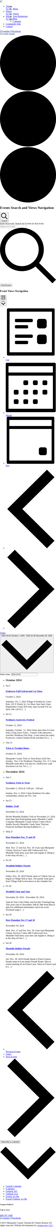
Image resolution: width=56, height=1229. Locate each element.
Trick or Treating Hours (17, 748)
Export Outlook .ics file (16, 1199)
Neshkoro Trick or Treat (18, 783)
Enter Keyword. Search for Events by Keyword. (22, 223)
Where (9, 12)
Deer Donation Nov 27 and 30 (20, 920)
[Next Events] (31, 628)
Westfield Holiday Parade (18, 866)
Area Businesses (20, 16)
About (16, 13)
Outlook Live (12, 1194)
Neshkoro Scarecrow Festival (20, 720)
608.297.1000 (6, 1215)
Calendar (17, 21)
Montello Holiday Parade (18, 948)
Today (3, 633)
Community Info (13, 24)
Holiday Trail (12, 806)
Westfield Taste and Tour (18, 891)
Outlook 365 (11, 1191)
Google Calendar (13, 1186)
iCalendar (10, 1189)
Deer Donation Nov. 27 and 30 (20, 837)
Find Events (6, 285)
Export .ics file (12, 1196)
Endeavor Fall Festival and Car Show (24, 691)
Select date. (5, 674)
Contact (9, 26)
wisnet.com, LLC (45, 1225)
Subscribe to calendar (10, 1142)
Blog (15, 19)
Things (9, 7)
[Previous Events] (31, 548)
